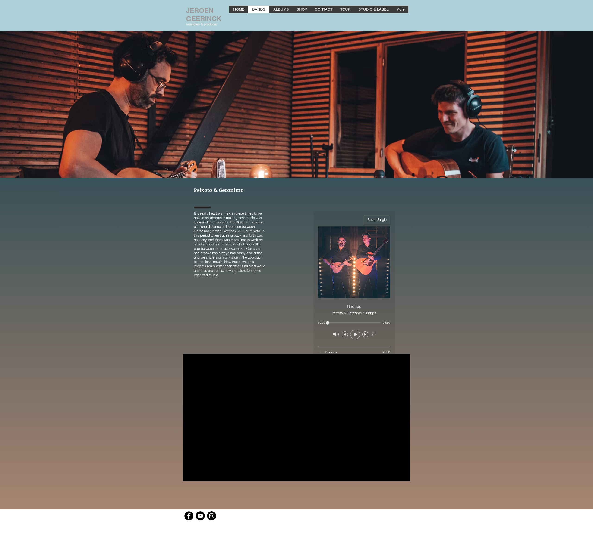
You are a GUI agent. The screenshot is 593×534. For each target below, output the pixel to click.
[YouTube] (200, 515)
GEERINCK (203, 19)
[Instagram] (211, 515)
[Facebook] (188, 515)
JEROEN (200, 10)
